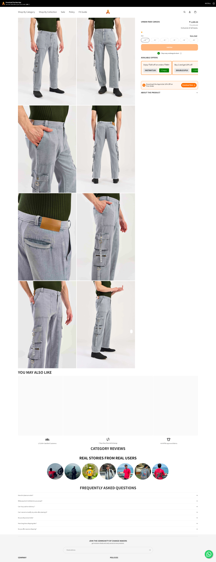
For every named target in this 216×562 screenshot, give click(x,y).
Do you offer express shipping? (27, 529)
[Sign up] (150, 550)
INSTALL (208, 3)
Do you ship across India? (25, 518)
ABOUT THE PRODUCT (150, 92)
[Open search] (184, 12)
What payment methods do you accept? (30, 501)
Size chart (193, 36)
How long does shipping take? (27, 523)
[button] (142, 32)
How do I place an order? (25, 495)
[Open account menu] (189, 12)
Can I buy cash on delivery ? (26, 506)
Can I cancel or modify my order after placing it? (32, 512)
